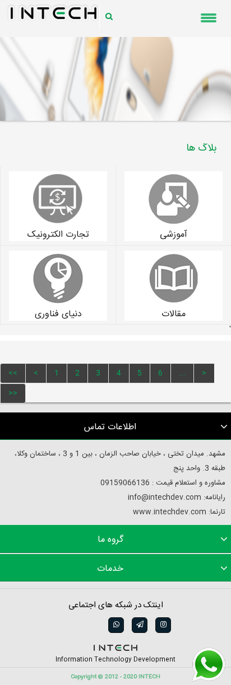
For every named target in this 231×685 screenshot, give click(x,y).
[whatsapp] (115, 625)
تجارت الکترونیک (58, 235)
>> (12, 393)
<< (12, 373)
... (182, 373)
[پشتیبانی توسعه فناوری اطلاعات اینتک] (208, 665)
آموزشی (173, 235)
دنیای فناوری (58, 314)
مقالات (173, 314)
